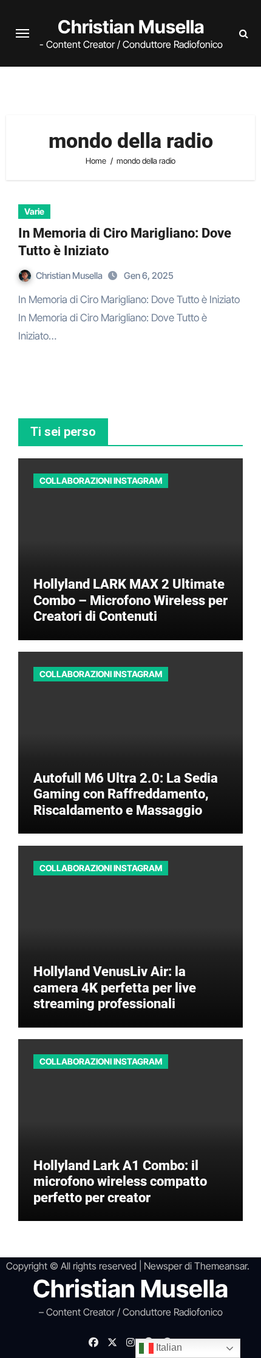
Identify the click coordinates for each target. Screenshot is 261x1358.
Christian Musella (131, 27)
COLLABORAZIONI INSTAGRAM (100, 480)
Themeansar (220, 1266)
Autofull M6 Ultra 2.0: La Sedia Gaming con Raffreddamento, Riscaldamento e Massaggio (125, 794)
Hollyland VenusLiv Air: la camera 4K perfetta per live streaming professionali (114, 987)
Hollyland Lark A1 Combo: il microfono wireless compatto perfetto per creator (120, 1181)
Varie (34, 211)
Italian (168, 1347)
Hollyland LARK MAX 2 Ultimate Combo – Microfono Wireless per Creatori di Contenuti (130, 600)
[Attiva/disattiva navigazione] (22, 33)
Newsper (163, 1266)
